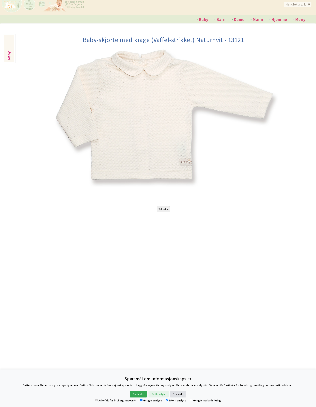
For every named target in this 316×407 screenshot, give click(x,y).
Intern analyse (177, 400)
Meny (301, 19)
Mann (259, 19)
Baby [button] (204, 19)
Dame (240, 19)
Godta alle (138, 394)
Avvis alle (178, 394)
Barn (222, 19)
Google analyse (152, 400)
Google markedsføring (207, 400)
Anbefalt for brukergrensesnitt (117, 400)
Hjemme (280, 19)
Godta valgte (158, 394)
